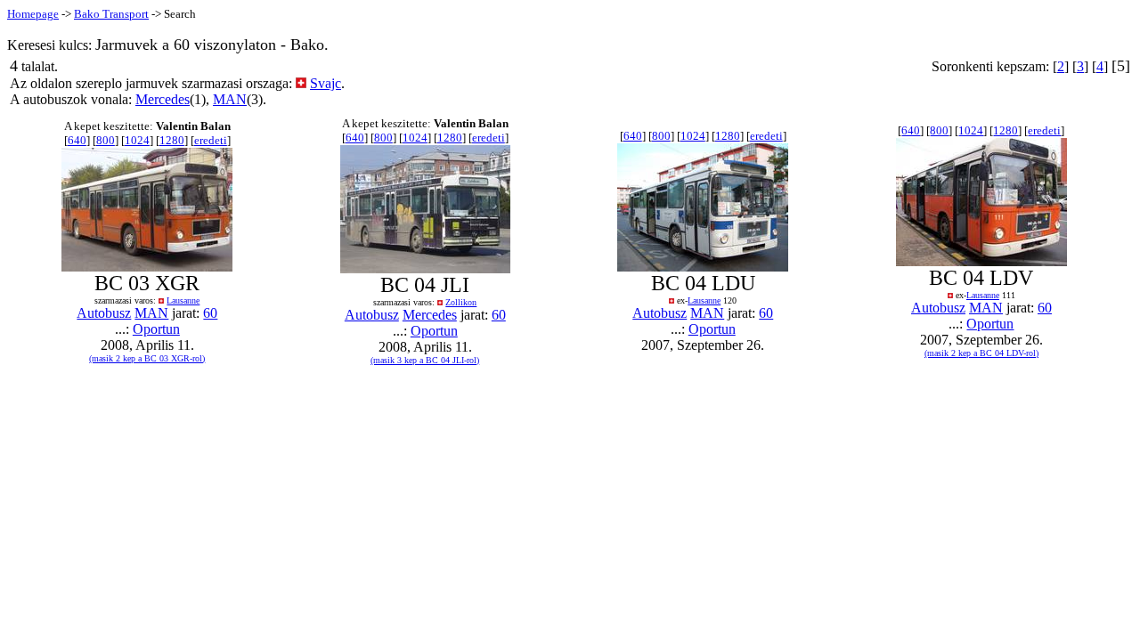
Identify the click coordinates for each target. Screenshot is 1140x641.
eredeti (210, 140)
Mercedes (162, 99)
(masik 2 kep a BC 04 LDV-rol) (981, 353)
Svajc (325, 83)
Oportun (156, 329)
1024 (137, 140)
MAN (230, 99)
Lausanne (183, 300)
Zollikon (460, 302)
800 (105, 140)
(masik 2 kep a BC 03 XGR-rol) (147, 358)
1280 (171, 140)
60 (210, 312)
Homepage (33, 13)
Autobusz (104, 312)
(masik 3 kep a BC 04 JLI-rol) (424, 360)
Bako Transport (111, 13)
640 (77, 140)
